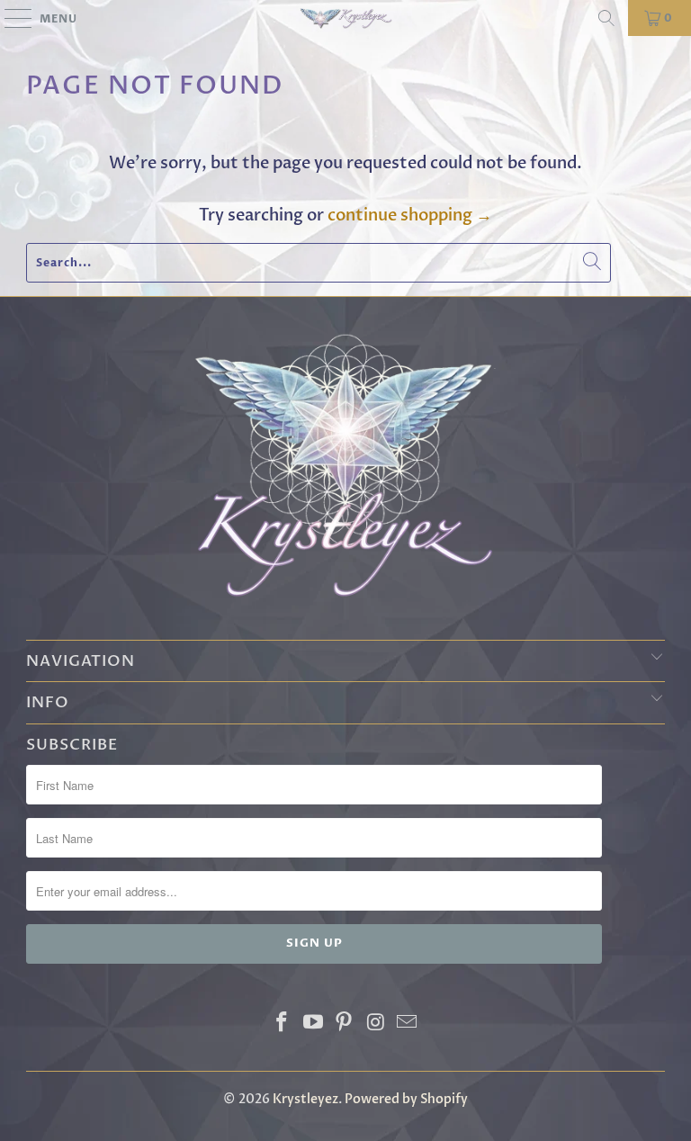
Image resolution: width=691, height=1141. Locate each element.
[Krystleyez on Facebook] (282, 1024)
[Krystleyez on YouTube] (313, 1024)
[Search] (606, 18)
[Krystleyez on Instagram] (376, 1024)
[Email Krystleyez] (407, 1024)
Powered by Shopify (406, 1099)
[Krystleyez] (345, 18)
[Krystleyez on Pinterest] (344, 1024)
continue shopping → (410, 215)
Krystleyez (305, 1099)
